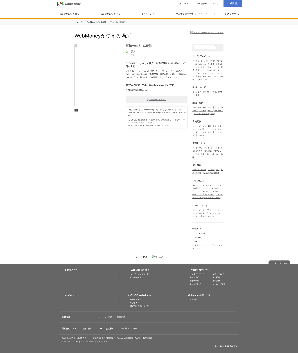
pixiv (196, 241)
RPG (216, 61)
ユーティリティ (208, 216)
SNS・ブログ (198, 87)
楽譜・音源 (212, 126)
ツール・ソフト (200, 205)
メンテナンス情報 (104, 317)
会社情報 (87, 328)
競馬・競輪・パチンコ (204, 154)
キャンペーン (148, 13)
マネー (216, 154)
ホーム (79, 22)
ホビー (198, 216)
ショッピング (198, 180)
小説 (211, 173)
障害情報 (121, 317)
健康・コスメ (197, 194)
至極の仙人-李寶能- (139, 46)
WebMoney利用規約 (125, 338)
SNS (197, 95)
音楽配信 (196, 121)
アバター (207, 92)
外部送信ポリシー (84, 338)
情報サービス (198, 143)
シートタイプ (135, 299)
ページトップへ (280, 263)
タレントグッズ (198, 185)
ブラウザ (195, 61)
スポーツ (204, 67)
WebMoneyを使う (110, 13)
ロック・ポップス (199, 126)
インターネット (198, 210)
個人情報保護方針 (68, 338)
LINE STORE (199, 233)
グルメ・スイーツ (202, 191)
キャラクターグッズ (213, 185)
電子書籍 (196, 165)
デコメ (215, 92)
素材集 (201, 213)
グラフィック (211, 210)
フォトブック (209, 194)
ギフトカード (135, 303)
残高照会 (193, 299)
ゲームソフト (211, 213)
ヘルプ (216, 4)
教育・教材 (196, 107)
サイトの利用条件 (87, 342)
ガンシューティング (206, 64)
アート (195, 148)
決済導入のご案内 (129, 328)
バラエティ (215, 73)
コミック (211, 170)
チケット (200, 188)
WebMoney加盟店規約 (143, 338)
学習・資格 (203, 151)
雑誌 (217, 170)
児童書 (216, 173)
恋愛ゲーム (200, 70)
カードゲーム (214, 67)
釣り (201, 79)
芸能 (212, 114)
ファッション (216, 191)
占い (76, 110)
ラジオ (210, 110)
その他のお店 (135, 277)
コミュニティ (197, 92)
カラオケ (200, 135)
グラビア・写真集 (199, 170)
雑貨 (194, 188)
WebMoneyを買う (69, 13)
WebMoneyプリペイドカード (191, 13)
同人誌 (205, 173)
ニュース (87, 317)
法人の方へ (184, 4)
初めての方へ (232, 13)
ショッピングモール (212, 198)
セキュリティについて (70, 342)
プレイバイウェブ (202, 73)
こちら (155, 125)
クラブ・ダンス (210, 129)
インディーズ (208, 132)
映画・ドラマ (208, 107)
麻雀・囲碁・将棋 (204, 76)
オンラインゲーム (201, 56)
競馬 (206, 79)
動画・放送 (197, 102)
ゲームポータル (207, 61)
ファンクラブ (204, 148)
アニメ (216, 107)
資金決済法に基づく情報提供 (104, 338)
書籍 (217, 188)
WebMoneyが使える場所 (96, 22)
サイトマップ (102, 342)
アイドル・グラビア (201, 114)
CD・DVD (210, 188)
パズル (208, 70)
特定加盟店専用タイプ (139, 306)
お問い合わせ (201, 4)
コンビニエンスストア (139, 274)
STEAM (197, 237)
